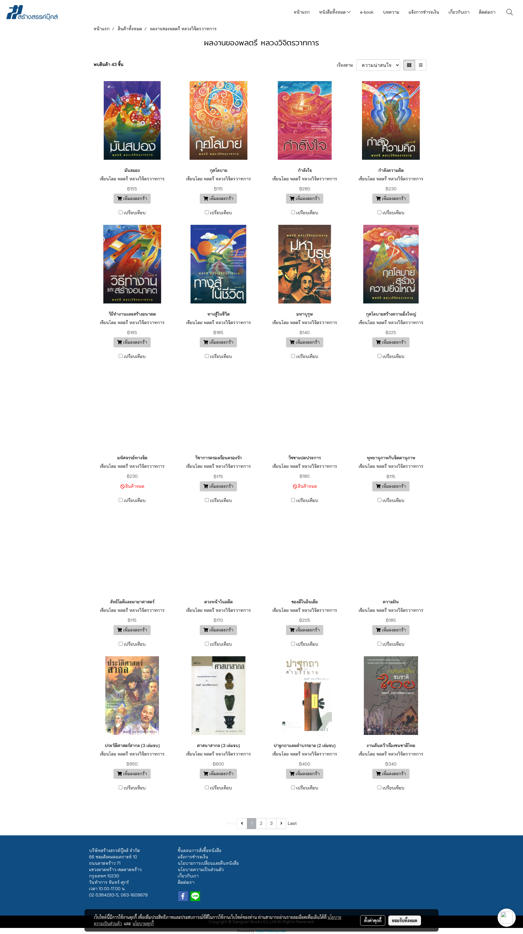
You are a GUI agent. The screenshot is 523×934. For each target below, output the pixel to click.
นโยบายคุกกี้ (143, 923)
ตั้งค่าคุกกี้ (372, 920)
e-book (366, 12)
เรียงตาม (347, 65)
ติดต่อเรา (487, 12)
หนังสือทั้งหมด (333, 12)
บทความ (391, 12)
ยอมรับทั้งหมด (404, 920)
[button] (509, 12)
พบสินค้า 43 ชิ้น (108, 64)
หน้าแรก (302, 12)
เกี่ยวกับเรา (459, 12)
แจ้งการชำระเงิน (424, 12)
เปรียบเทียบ (135, 212)
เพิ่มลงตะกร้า (134, 198)
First (230, 823)
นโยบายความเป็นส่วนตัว (201, 869)
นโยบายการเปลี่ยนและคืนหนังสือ (208, 863)
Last (292, 823)
